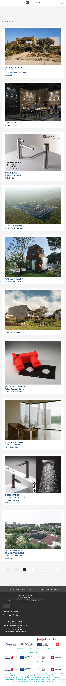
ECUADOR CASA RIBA (12, 332)
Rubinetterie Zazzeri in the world (33, 662)
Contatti (56, 589)
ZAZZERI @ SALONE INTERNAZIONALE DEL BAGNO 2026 (13, 175)
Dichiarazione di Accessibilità (10, 611)
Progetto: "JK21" (33, 652)
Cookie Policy (6, 607)
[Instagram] (6, 615)
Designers (49, 589)
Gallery (30, 589)
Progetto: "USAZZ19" (48, 649)
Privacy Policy (6, 605)
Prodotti (23, 589)
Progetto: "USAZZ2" (33, 649)
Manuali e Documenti (40, 6)
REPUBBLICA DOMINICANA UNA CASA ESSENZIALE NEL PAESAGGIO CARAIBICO (15, 444)
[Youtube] (16, 615)
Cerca (57, 8)
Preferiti (47, 8)
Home (9, 589)
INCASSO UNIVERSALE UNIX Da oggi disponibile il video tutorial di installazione (15, 388)
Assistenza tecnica (22, 6)
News (36, 589)
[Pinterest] (13, 615)
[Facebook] (3, 615)
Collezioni (16, 589)
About (42, 589)
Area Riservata (55, 6)
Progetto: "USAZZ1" (17, 649)
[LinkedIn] (10, 615)
